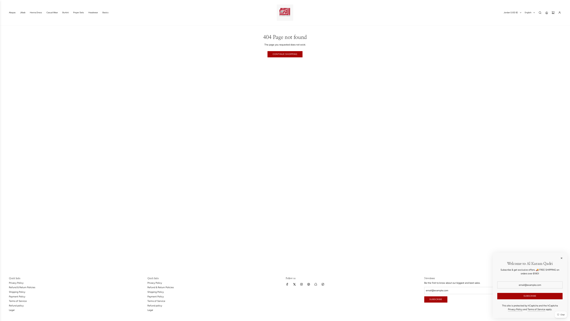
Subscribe (435, 299)
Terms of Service (536, 309)
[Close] (561, 258)
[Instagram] (301, 284)
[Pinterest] (308, 284)
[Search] (540, 12)
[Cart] (553, 12)
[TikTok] (323, 284)
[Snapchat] (315, 284)
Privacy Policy (515, 309)
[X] (294, 284)
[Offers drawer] (546, 12)
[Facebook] (287, 284)
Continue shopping (285, 54)
